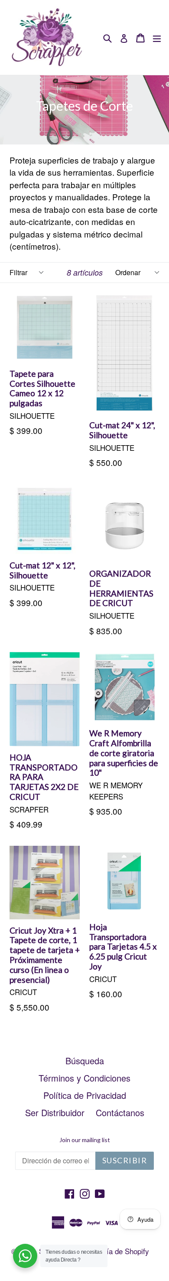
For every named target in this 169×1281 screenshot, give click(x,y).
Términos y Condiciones (84, 1078)
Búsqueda (84, 1060)
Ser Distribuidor (54, 1112)
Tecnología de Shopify (113, 1251)
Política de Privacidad (84, 1095)
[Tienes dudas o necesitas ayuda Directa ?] (25, 1256)
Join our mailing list (84, 1140)
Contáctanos (120, 1112)
